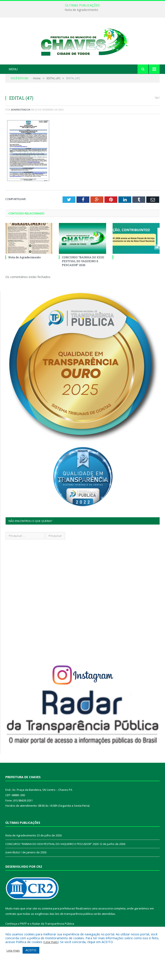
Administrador (20, 109)
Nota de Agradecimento (24, 257)
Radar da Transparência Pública (53, 924)
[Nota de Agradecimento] (28, 238)
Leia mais (51, 942)
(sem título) (12, 852)
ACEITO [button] (31, 950)
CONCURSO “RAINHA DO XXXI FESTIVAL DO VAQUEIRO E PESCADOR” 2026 (81, 10)
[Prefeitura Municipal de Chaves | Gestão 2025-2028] (82, 41)
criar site (31, 908)
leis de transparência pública (74, 914)
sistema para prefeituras (58, 908)
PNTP (23, 924)
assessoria (105, 908)
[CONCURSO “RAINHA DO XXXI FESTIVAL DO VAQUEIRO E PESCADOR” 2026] (82, 238)
